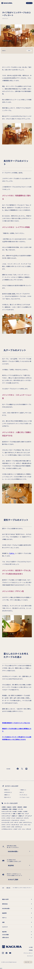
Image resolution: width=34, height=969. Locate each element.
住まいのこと (7, 797)
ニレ (24, 829)
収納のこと (7, 794)
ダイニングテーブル (7, 811)
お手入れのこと (8, 792)
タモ (21, 822)
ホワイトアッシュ (28, 822)
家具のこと (7, 790)
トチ (22, 824)
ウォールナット (15, 820)
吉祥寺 (14, 807)
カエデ (15, 829)
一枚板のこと (23, 790)
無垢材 (25, 807)
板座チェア (14, 816)
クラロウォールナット (8, 829)
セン (30, 824)
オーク (16, 822)
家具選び (15, 809)
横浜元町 (20, 807)
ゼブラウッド (19, 827)
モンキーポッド (15, 824)
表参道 (4, 807)
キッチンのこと (23, 794)
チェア (27, 813)
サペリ (4, 824)
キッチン (27, 818)
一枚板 (13, 813)
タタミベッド (20, 818)
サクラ (8, 827)
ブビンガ (29, 829)
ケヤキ (4, 827)
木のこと (22, 792)
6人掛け (20, 811)
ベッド (13, 818)
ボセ (13, 827)
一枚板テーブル (20, 813)
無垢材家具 (5, 809)
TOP (3, 887)
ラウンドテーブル (6, 813)
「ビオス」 (12, 553)
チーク (8, 824)
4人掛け (15, 811)
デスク (8, 818)
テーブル (21, 809)
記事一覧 (8, 887)
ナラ (12, 822)
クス (26, 824)
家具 (10, 809)
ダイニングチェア (7, 816)
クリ (20, 829)
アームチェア (29, 816)
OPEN (29, 50)
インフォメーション (24, 797)
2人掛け (25, 811)
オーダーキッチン (7, 820)
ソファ (4, 818)
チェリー (23, 820)
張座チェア (21, 816)
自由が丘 (9, 807)
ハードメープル (6, 822)
